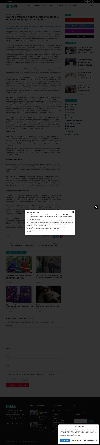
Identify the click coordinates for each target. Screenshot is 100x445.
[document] (50, 222)
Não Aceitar (76, 440)
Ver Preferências (90, 440)
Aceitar (65, 440)
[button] (97, 426)
